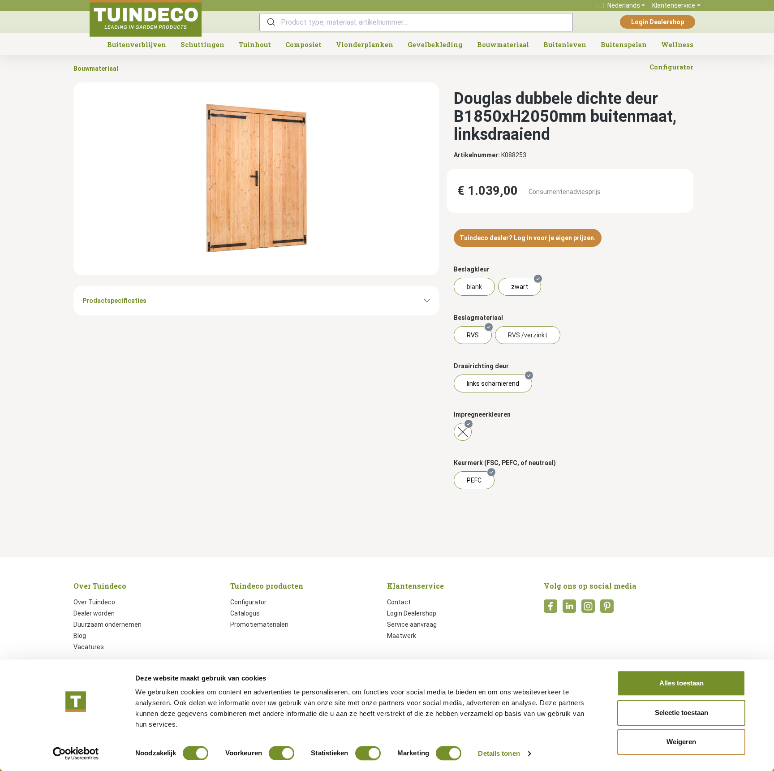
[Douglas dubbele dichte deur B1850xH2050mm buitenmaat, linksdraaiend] (256, 178)
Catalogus (245, 613)
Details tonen (499, 753)
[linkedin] (569, 608)
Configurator (248, 602)
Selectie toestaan (681, 712)
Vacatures (88, 646)
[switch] (281, 753)
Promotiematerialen (259, 624)
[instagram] (588, 608)
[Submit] (270, 22)
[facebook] (550, 608)
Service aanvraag (412, 624)
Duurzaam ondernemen (107, 624)
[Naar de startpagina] (146, 18)
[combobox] (416, 22)
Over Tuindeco (94, 602)
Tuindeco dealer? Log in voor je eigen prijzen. (528, 237)
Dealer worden (94, 613)
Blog (79, 635)
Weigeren (681, 741)
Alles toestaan (681, 683)
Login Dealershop (657, 22)
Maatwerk (401, 635)
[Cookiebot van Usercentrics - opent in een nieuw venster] (76, 753)
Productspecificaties (114, 300)
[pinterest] (607, 608)
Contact (399, 602)
